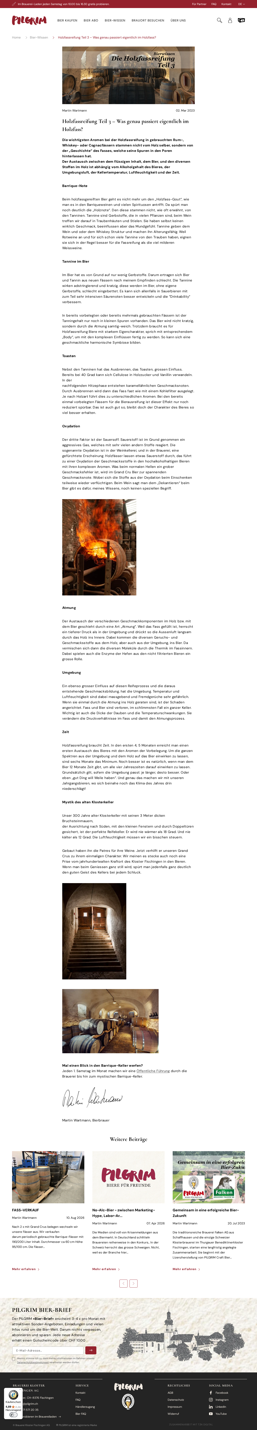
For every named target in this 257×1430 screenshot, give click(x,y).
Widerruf (173, 1414)
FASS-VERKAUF (25, 1210)
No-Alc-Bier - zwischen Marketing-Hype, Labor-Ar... (123, 1213)
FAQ (213, 4)
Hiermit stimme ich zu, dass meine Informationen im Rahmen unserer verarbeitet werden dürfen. (56, 1360)
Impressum (175, 1407)
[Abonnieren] (90, 1350)
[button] (67, 20)
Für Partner (199, 4)
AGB (170, 1392)
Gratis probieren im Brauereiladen (35, 1416)
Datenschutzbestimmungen (33, 1362)
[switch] (13, 1414)
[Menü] (20, 1390)
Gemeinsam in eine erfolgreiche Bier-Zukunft (206, 1213)
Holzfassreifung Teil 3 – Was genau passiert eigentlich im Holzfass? (107, 37)
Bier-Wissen (39, 37)
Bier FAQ (80, 1414)
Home (16, 37)
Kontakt (226, 4)
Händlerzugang (85, 1407)
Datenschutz (176, 1400)
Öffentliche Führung (153, 1071)
